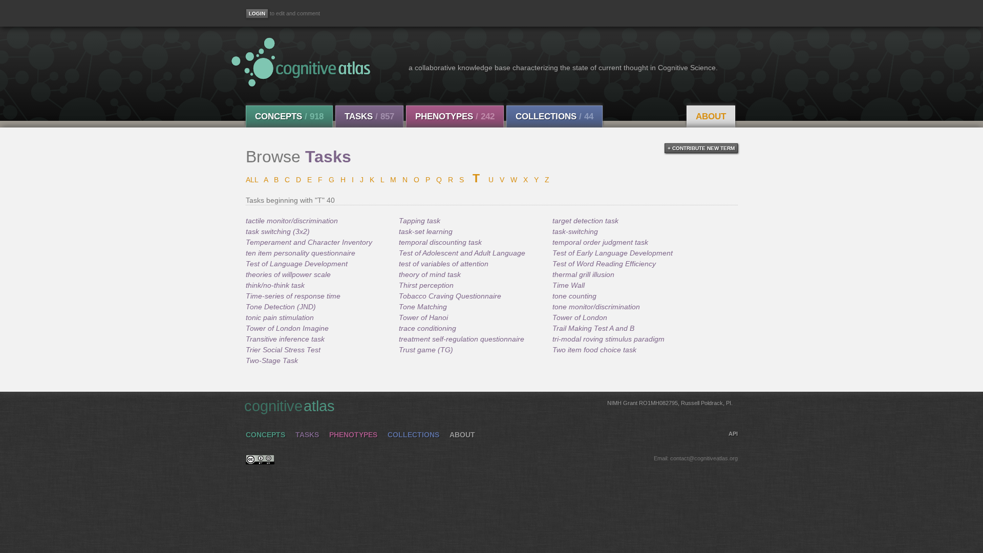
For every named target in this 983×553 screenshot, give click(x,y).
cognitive (488, 406)
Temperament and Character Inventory (309, 242)
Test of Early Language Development (612, 253)
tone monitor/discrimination (596, 307)
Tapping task (419, 221)
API (733, 434)
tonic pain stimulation (280, 317)
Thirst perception (426, 285)
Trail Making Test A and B (593, 328)
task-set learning (426, 231)
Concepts (289, 116)
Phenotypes (455, 116)
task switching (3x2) (278, 231)
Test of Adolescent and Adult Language (462, 253)
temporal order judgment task (600, 242)
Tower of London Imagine (287, 328)
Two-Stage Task (272, 360)
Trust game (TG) (426, 350)
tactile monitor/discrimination (292, 221)
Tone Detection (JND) (281, 307)
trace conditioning (427, 328)
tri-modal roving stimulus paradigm (608, 339)
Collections (554, 116)
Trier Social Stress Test (283, 350)
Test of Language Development (297, 264)
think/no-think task (275, 285)
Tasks (369, 116)
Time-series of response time (293, 296)
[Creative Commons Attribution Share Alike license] (260, 462)
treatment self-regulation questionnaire (461, 339)
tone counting (574, 296)
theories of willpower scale (288, 274)
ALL (252, 180)
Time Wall (568, 285)
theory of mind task (430, 274)
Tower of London (579, 317)
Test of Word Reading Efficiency (604, 264)
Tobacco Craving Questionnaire (450, 296)
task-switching (575, 231)
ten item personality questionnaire (300, 253)
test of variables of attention (443, 264)
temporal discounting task (440, 242)
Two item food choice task (594, 350)
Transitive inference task (285, 339)
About (711, 116)
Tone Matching (423, 307)
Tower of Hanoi (423, 317)
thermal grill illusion (583, 274)
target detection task (585, 221)
